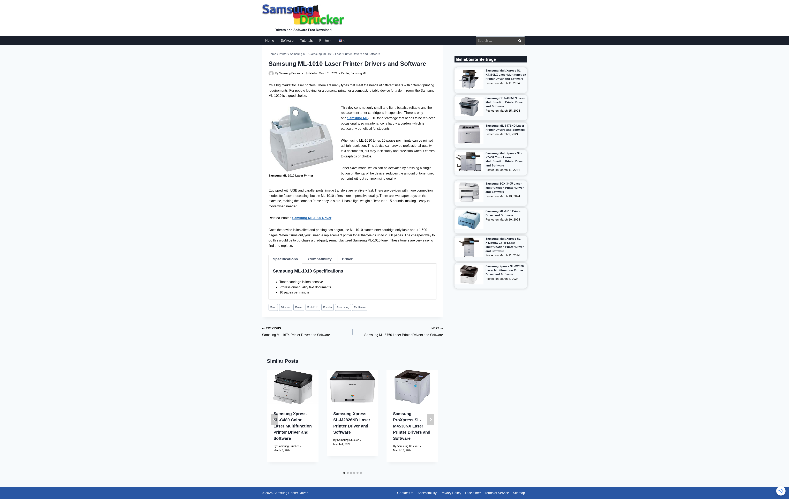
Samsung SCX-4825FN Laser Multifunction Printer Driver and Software (505, 102)
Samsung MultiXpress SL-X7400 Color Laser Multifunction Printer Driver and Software (505, 159)
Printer (345, 73)
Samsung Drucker (290, 73)
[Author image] (271, 73)
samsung (343, 307)
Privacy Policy (451, 493)
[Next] (430, 419)
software (360, 307)
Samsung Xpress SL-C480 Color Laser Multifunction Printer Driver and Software (292, 426)
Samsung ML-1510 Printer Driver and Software (503, 213)
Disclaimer (473, 493)
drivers (285, 307)
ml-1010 (312, 307)
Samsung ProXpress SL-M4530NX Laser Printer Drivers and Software (411, 426)
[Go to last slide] (274, 419)
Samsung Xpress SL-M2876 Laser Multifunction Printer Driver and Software (505, 270)
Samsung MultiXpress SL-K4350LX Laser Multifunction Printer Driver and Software (506, 74)
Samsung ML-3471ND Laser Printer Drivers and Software (505, 127)
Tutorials (306, 40)
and (273, 307)
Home (269, 40)
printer (327, 307)
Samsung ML (358, 73)
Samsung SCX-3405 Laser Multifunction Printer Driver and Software (505, 187)
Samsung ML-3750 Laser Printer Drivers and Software (403, 332)
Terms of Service (497, 493)
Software (287, 40)
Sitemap (519, 493)
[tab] (285, 259)
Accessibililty (427, 493)
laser (298, 307)
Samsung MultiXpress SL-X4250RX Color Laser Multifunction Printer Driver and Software (505, 245)
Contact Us (405, 493)
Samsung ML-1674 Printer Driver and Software (296, 332)
